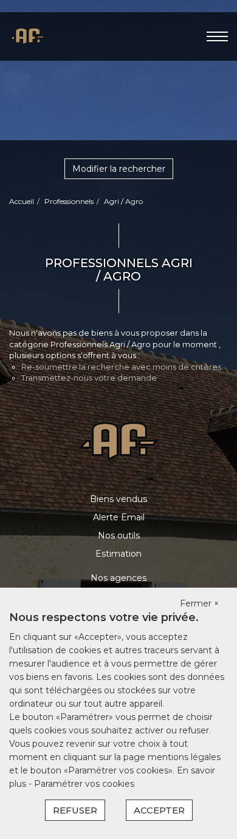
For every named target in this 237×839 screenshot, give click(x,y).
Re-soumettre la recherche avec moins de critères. (122, 367)
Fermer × (199, 603)
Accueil (21, 201)
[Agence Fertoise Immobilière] (27, 35)
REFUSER (75, 810)
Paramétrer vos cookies (84, 783)
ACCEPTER (159, 810)
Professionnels (69, 201)
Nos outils (119, 535)
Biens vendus (118, 499)
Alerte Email (119, 517)
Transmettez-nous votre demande (89, 377)
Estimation (118, 553)
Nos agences (118, 577)
